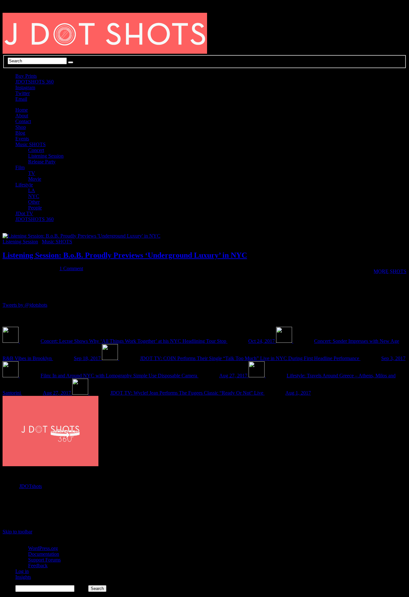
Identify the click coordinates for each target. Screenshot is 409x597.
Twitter (22, 93)
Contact (23, 121)
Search (81, 588)
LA (31, 190)
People (35, 207)
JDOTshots (30, 486)
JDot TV (24, 213)
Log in (22, 571)
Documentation (43, 554)
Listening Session (46, 156)
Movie (34, 179)
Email (21, 99)
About (21, 115)
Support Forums (44, 559)
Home (21, 110)
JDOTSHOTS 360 (34, 81)
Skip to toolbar (17, 531)
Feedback (38, 565)
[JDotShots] (387, 515)
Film (20, 167)
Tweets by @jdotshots (25, 305)
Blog (20, 133)
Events (22, 138)
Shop (20, 127)
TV (31, 173)
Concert (36, 150)
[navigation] (204, 566)
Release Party (42, 161)
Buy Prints (26, 76)
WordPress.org (43, 548)
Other (34, 202)
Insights (23, 577)
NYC (33, 196)
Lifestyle (24, 184)
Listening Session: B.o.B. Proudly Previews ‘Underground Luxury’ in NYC (125, 255)
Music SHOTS (30, 144)
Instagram (25, 87)
